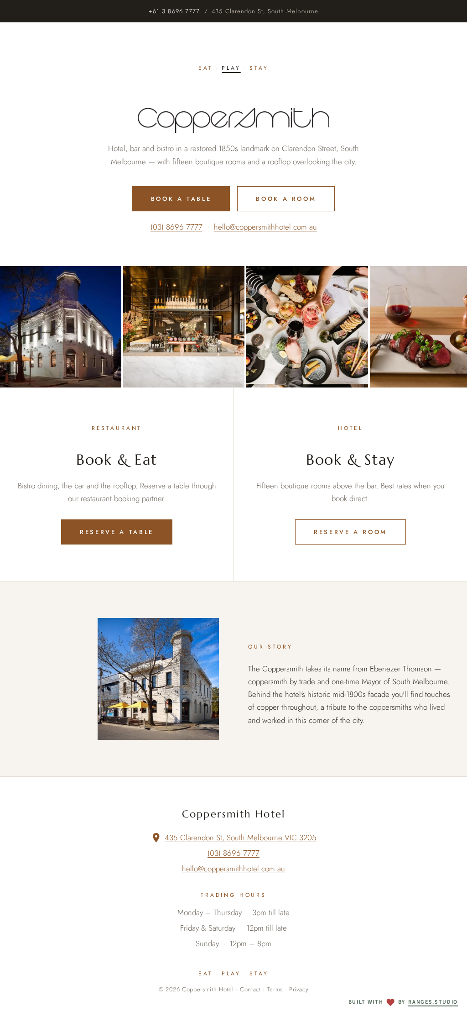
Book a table (181, 198)
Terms (275, 989)
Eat (205, 68)
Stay (258, 68)
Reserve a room (350, 532)
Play (231, 68)
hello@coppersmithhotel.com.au (265, 226)
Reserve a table (117, 532)
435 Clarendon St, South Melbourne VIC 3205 (241, 837)
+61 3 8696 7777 (174, 11)
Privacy (299, 989)
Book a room (286, 198)
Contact (250, 989)
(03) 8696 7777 (176, 226)
